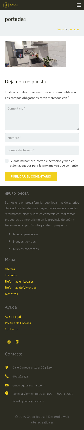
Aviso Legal (13, 316)
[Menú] (78, 5)
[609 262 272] (8, 376)
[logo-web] (10, 5)
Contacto (11, 329)
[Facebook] (9, 342)
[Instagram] (17, 342)
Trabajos (11, 275)
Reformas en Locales (19, 281)
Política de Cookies (18, 323)
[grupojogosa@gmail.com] (8, 385)
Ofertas (10, 269)
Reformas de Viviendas (20, 287)
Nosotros (11, 294)
